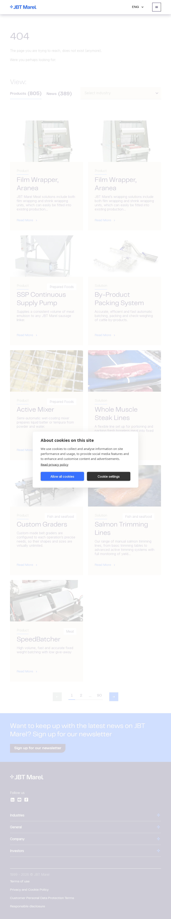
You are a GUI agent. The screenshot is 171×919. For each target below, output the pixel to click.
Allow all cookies (62, 476)
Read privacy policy (54, 464)
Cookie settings (109, 476)
